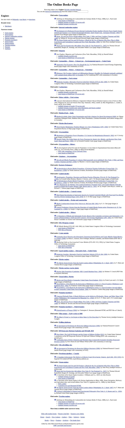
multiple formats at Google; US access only (71, 22)
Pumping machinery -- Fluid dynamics (71, 307)
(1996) (78, 326)
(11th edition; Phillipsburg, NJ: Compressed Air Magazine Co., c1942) (88, 297)
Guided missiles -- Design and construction (73, 200)
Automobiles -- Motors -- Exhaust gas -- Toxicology (75, 70)
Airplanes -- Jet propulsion (68, 156)
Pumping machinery (11, 40)
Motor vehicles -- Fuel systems (69, 97)
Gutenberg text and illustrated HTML (69, 386)
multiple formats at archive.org (67, 24)
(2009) (86, 116)
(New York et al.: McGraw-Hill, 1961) (77, 203)
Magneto (62, 51)
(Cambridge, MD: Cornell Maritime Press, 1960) (79, 271)
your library (22, 19)
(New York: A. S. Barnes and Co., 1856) (89, 391)
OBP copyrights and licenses (62, 425)
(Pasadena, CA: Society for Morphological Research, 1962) (85, 135)
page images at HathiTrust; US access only (71, 58)
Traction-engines (10, 45)
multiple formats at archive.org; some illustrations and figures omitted (79, 108)
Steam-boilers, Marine (66, 276)
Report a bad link (63, 414)
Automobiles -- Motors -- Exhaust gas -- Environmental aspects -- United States (85, 61)
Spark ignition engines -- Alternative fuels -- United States (78, 251)
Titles (70, 417)
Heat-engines (9, 34)
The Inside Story (75, 420)
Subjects (76, 417)
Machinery (8, 26)
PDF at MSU (62, 384)
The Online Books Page (62, 4)
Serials (83, 417)
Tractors (7, 47)
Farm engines (9, 33)
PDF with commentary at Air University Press (72, 151)
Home (42, 417)
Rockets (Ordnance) (65, 165)
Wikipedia (15, 19)
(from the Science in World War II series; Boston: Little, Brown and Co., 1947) (87, 185)
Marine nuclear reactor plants (69, 268)
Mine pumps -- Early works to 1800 (70, 313)
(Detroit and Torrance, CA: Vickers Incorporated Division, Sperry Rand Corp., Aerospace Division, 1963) (88, 32)
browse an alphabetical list (53, 11)
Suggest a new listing (77, 414)
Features (58, 420)
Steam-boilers (9, 41)
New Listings (56, 417)
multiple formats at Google (66, 376)
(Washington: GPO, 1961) (88, 217)
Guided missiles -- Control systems (70, 191)
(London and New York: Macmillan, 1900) (86, 41)
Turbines (7, 49)
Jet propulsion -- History (67, 144)
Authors (64, 417)
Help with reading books (49, 414)
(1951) (88, 357)
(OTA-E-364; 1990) (81, 82)
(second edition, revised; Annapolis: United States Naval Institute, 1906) (88, 288)
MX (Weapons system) (66, 223)
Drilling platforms (65, 322)
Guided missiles (64, 174)
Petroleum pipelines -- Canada (69, 353)
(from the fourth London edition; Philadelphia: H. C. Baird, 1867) (84, 263)
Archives (65, 420)
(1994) (66, 310)
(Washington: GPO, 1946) (82, 127)
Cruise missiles (64, 233)
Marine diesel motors (66, 123)
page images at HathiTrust (66, 20)
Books (47, 420)
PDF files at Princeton (65, 230)
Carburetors (63, 87)
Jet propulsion (63, 132)
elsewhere (32, 19)
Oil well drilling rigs (65, 345)
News (52, 420)
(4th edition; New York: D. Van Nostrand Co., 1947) (81, 45)
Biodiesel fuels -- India (66, 113)
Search (48, 417)
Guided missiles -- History (67, 212)
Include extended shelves (72, 9)
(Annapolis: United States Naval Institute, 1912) (79, 280)
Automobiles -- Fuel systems (68, 78)
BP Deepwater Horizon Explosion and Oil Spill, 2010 (76, 331)
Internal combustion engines (13, 36)
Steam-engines (9, 43)
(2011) (80, 334)
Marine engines (9, 38)
